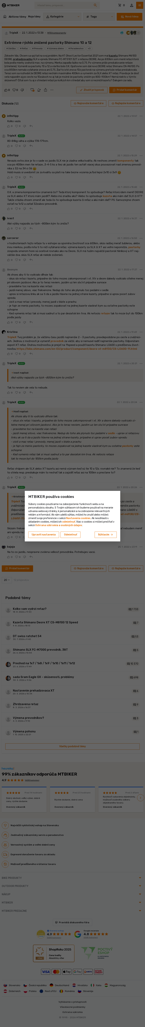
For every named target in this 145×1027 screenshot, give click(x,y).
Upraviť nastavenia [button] (44, 534)
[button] (68, 521)
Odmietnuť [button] (70, 534)
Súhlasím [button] (105, 535)
